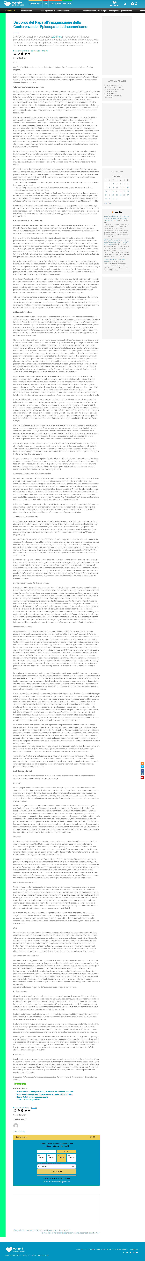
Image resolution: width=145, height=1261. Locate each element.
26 (124, 195)
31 (117, 199)
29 (109, 199)
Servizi (108, 1249)
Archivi (45, 51)
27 (128, 195)
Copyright (125, 1249)
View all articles (19, 1131)
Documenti (67, 4)
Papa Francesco (35, 4)
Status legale (116, 1249)
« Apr (105, 203)
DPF (85, 1249)
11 (120, 187)
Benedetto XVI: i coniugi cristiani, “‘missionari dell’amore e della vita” (45, 1092)
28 (106, 199)
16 (113, 191)
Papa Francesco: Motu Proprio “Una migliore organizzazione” (59, 11)
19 (124, 191)
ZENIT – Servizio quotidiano (28, 1100)
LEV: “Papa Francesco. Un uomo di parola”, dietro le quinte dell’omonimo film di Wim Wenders (117, 242)
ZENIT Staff (35, 51)
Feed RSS (118, 212)
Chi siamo (79, 1249)
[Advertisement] (56, 1211)
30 (113, 199)
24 (117, 195)
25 (120, 195)
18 (120, 191)
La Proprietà (100, 1249)
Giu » (109, 203)
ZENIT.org (57, 36)
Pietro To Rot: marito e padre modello (32, 1097)
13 (128, 187)
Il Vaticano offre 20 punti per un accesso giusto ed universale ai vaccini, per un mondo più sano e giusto (116, 218)
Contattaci (134, 1249)
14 (106, 191)
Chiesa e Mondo (55, 4)
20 (128, 191)
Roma (46, 4)
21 (106, 195)
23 (113, 195)
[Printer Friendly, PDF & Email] (20, 1084)
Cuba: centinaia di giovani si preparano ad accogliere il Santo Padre (44, 1094)
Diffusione (91, 1249)
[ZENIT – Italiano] (16, 3)
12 (124, 187)
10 (117, 187)
